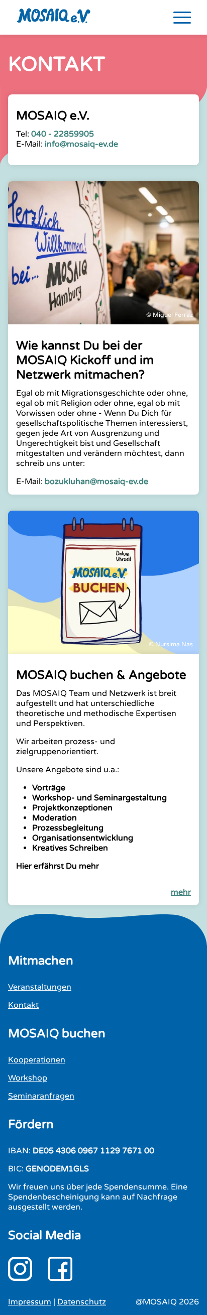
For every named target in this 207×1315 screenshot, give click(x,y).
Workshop (27, 1078)
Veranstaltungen (39, 987)
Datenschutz (81, 1302)
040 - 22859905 (62, 134)
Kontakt (23, 1005)
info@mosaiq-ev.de (81, 144)
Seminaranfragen (41, 1096)
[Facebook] (60, 1269)
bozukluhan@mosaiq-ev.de (97, 481)
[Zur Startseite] (61, 17)
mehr (181, 892)
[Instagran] (20, 1269)
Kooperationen (36, 1060)
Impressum (29, 1302)
